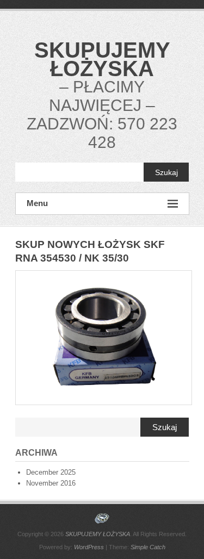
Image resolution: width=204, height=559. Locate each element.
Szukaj (166, 172)
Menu (37, 203)
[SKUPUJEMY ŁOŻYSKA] (102, 518)
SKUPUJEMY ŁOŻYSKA (102, 59)
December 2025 (51, 472)
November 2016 (51, 483)
